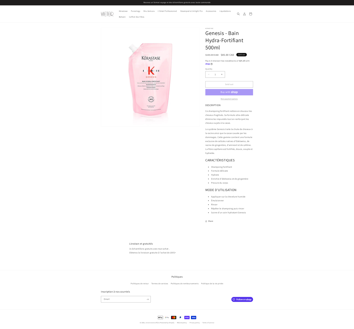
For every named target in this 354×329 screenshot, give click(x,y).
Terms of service (208, 322)
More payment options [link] (229, 99)
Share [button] (210, 221)
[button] (238, 14)
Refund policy (182, 322)
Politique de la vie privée (212, 283)
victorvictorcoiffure (152, 323)
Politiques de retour (140, 283)
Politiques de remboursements (185, 283)
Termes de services (159, 283)
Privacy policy (195, 322)
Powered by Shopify (167, 323)
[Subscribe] (148, 299)
